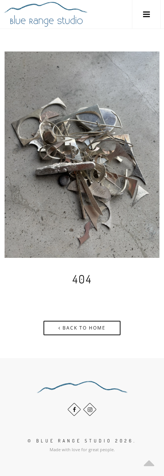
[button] (146, 14)
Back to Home (83, 328)
